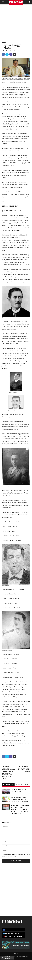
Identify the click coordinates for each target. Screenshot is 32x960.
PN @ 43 (8, 6)
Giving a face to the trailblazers (19, 791)
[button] (2, 2)
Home (3, 6)
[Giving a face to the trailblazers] (6, 791)
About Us (16, 953)
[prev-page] (3, 817)
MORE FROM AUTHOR (22, 784)
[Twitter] (7, 54)
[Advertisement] (16, 23)
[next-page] (5, 817)
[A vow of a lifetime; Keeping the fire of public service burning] (6, 799)
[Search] (29, 2)
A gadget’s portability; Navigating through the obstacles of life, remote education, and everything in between (9, 772)
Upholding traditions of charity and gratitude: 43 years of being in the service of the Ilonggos (20, 809)
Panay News (6, 50)
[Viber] (10, 54)
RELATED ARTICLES (8, 784)
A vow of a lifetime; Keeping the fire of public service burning (20, 799)
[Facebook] (3, 54)
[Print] (14, 54)
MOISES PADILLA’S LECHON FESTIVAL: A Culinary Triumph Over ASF (24, 768)
